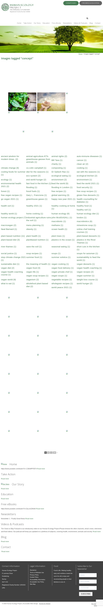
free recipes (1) (59, 191)
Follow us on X (92, 18)
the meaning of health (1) (38, 264)
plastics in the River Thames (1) (86, 241)
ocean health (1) (59, 229)
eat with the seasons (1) (88, 172)
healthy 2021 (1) (34, 206)
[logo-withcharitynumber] (17, 8)
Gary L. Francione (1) (36, 195)
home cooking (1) (34, 213)
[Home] (4, 464)
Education (46, 23)
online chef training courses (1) (86, 230)
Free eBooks (56, 23)
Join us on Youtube (100, 18)
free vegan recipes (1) (11, 195)
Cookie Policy (34, 577)
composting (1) (59, 168)
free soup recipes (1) (87, 191)
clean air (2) (82, 164)
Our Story (37, 23)
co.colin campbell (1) (36, 168)
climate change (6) (10, 168)
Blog (91, 23)
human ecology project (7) (13, 217)
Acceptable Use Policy (37, 582)
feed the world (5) (60, 183)
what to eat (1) (8, 283)
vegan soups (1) (59, 275)
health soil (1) (7, 206)
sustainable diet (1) (10, 264)
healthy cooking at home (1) (63, 207)
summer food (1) (34, 257)
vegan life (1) (32, 272)
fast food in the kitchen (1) (38, 183)
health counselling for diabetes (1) (87, 200)
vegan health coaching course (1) (12, 273)
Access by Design (44, 603)
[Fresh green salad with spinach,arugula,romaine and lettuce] (22, 101)
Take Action (27, 23)
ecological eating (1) (61, 176)
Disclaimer (33, 570)
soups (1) (56, 253)
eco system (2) (33, 176)
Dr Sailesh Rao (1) (60, 172)
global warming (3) (60, 195)
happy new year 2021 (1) (63, 199)
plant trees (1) (58, 236)
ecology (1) (6, 179)
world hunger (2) (84, 283)
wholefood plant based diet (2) (37, 285)
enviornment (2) (59, 179)
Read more (41, 469)
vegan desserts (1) (86, 264)
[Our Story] (5, 484)
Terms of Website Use (37, 572)
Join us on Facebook (95, 18)
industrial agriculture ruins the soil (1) (38, 219)
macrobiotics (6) (84, 221)
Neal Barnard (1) (9, 229)
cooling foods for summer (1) (13, 173)
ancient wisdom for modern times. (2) (10, 157)
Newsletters (67, 23)
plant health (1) (33, 236)
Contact (97, 23)
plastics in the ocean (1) (63, 240)
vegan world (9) (8, 279)
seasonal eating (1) (61, 246)
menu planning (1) (35, 225)
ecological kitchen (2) (87, 176)
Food (56, 566)
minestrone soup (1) (86, 225)
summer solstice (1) (61, 257)
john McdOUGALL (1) (62, 217)
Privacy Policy (34, 575)
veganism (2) (32, 279)
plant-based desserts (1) (88, 236)
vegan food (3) (33, 268)
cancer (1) (82, 160)
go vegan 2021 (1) (10, 199)
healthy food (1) (84, 206)
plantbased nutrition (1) (37, 240)
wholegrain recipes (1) (62, 283)
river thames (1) (8, 246)
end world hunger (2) (36, 179)
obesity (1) (31, 229)
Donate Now (71, 3)
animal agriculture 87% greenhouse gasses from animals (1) (38, 159)
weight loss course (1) (87, 279)
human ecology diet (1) (88, 213)
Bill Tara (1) (57, 160)
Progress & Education (90, 3)
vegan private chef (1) (62, 272)
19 (54, 452)
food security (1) (84, 187)
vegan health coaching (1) (89, 268)
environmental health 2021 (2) (11, 184)
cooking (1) (82, 168)
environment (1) (84, 179)
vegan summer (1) (85, 275)
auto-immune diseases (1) (89, 156)
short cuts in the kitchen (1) (88, 248)
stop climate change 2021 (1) (13, 258)
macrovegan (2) (8, 225)
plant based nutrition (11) (13, 236)
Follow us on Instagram (97, 18)
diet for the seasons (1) (37, 172)
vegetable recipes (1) (62, 279)
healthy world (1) (9, 213)
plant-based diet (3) (10, 240)
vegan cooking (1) (60, 264)
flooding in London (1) (62, 187)
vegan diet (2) (7, 268)
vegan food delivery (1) (63, 268)
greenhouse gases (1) (36, 199)
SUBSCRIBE (86, 594)
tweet (5, 558)
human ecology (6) (61, 213)
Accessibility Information (37, 579)
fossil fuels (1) (33, 191)
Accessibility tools (95, 604)
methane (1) (57, 225)
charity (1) (56, 164)
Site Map (33, 584)
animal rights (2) (59, 156)
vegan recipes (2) (85, 272)
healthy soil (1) (84, 210)
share (2, 558)
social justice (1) (9, 253)
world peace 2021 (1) (62, 287)
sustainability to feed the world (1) (88, 258)
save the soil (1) (34, 246)
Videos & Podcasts (80, 23)
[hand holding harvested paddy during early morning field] (51, 101)
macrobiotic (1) (59, 221)
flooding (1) (31, 187)
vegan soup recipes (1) (37, 275)
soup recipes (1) (34, 253)
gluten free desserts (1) (88, 195)
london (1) (82, 217)
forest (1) (5, 191)
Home (19, 23)
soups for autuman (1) (87, 253)
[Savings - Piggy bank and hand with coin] (80, 101)
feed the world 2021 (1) (88, 183)
